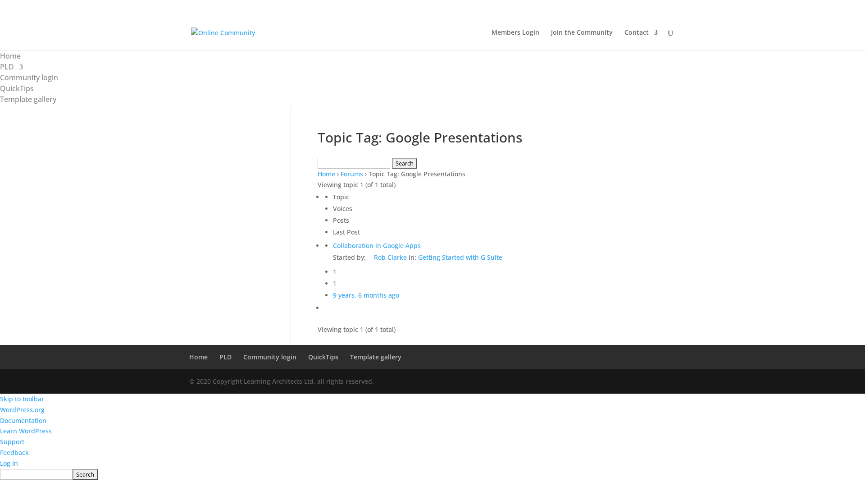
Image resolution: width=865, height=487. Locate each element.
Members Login (515, 33)
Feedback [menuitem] (14, 452)
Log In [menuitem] (9, 463)
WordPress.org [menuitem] (22, 409)
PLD (7, 67)
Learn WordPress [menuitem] (26, 431)
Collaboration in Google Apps (377, 245)
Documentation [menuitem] (23, 420)
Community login (29, 78)
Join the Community (582, 33)
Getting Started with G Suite (460, 257)
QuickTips (17, 88)
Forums (352, 174)
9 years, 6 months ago (366, 295)
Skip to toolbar (22, 399)
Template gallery (28, 99)
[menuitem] (432, 474)
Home (10, 56)
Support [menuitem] (12, 441)
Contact (636, 33)
